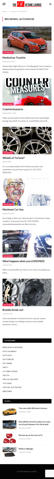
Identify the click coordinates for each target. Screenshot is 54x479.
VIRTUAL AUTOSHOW (12, 387)
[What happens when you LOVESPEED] (27, 243)
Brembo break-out (13, 309)
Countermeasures (13, 109)
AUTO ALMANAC (10, 351)
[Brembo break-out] (27, 292)
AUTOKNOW (8, 53)
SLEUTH (6, 375)
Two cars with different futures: (33, 408)
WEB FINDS (7, 391)
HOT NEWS (7, 363)
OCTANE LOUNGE (10, 371)
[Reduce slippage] (9, 452)
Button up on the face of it (30, 435)
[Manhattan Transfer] (27, 40)
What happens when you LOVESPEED (24, 261)
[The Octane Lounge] (27, 4)
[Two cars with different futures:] (9, 411)
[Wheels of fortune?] (27, 140)
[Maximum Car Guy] (27, 192)
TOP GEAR (7, 383)
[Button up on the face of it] (9, 438)
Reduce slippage (26, 449)
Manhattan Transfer (14, 57)
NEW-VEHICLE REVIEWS (13, 347)
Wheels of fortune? (14, 157)
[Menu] (4, 4)
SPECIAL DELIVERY (10, 379)
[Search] (50, 4)
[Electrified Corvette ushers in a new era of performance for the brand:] (9, 425)
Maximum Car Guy (13, 209)
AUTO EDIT (7, 355)
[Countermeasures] (27, 92)
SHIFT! (5, 367)
